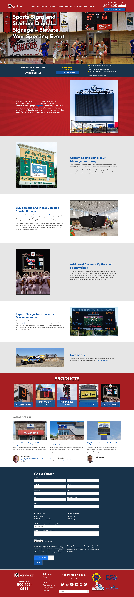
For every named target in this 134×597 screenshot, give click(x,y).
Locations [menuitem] (78, 6)
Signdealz (40, 105)
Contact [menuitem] (92, 6)
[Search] (88, 591)
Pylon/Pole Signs (105, 459)
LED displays (51, 215)
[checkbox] (66, 516)
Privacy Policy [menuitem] (48, 588)
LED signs (97, 459)
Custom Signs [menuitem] (42, 6)
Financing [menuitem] (46, 580)
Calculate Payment (67, 73)
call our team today (102, 361)
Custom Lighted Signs (63, 460)
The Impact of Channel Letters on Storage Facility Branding (65, 444)
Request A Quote (114, 9)
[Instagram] (67, 585)
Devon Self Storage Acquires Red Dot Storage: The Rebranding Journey (27, 444)
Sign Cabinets (24, 458)
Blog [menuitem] (85, 6)
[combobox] (73, 591)
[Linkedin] (77, 585)
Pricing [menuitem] (60, 6)
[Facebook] (81, 585)
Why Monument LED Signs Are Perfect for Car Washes (102, 444)
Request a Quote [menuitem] (49, 585)
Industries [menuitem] (68, 6)
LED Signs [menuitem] (52, 6)
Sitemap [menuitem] (46, 590)
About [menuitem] (33, 6)
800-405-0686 (114, 5)
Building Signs (32, 458)
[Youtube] (71, 585)
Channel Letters (74, 460)
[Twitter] (62, 585)
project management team (30, 323)
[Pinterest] (85, 585)
